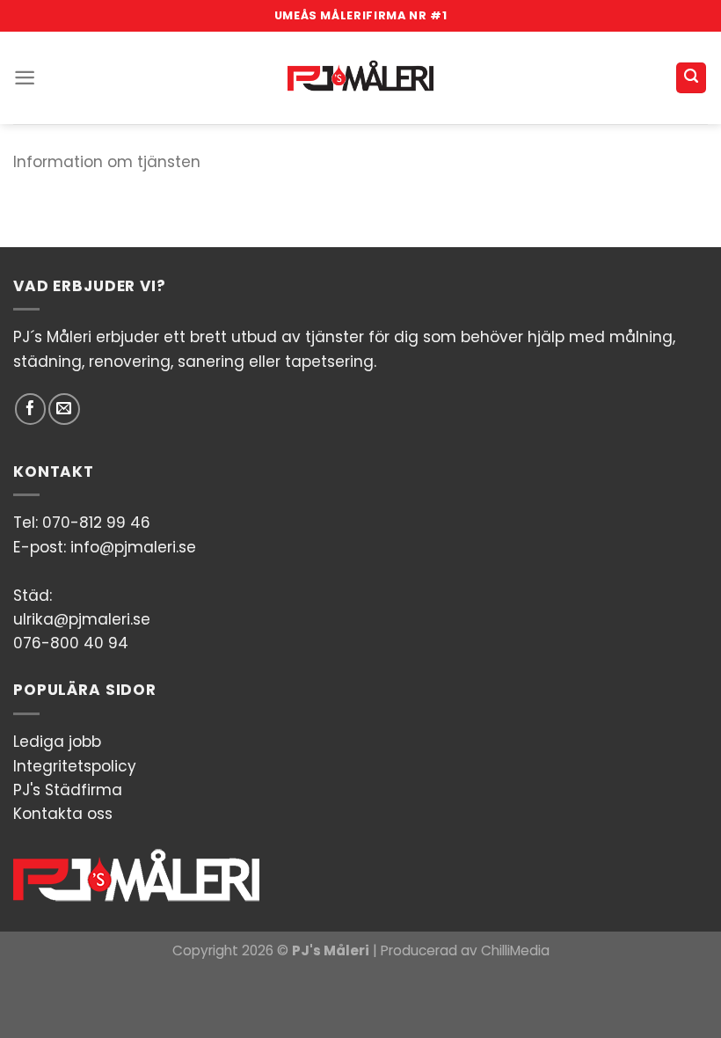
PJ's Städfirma (67, 789)
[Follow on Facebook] (30, 408)
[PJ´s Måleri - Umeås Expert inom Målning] (360, 77)
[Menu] (24, 77)
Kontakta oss (63, 813)
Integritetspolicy (74, 766)
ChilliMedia (515, 950)
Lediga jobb (57, 741)
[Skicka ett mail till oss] (63, 408)
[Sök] (691, 77)
